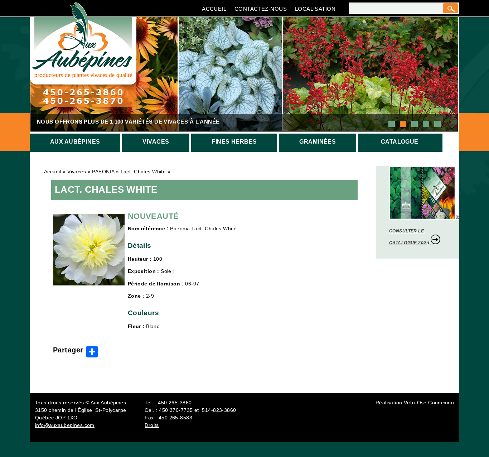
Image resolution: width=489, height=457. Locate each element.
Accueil (214, 9)
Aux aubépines (75, 142)
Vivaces (155, 142)
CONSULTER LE (407, 231)
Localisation (315, 9)
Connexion (441, 402)
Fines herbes (234, 142)
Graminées (317, 142)
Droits (152, 425)
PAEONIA (103, 171)
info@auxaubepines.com (65, 425)
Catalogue (399, 142)
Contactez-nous (260, 9)
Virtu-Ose (415, 402)
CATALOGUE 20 (406, 242)
